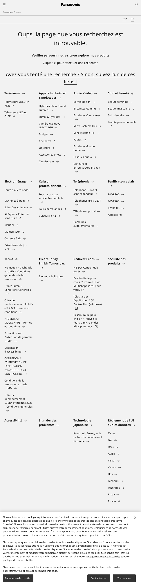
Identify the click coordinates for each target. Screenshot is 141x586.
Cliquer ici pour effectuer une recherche (70, 63)
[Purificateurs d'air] (122, 186)
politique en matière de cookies (103, 556)
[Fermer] (135, 518)
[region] (70, 549)
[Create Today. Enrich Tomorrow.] (53, 268)
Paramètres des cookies (18, 578)
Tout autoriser (99, 578)
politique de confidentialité (17, 560)
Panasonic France (12, 12)
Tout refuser (124, 578)
